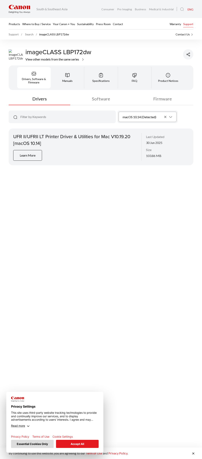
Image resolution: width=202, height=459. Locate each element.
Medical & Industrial (161, 9)
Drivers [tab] (39, 98)
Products (14, 24)
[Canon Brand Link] (19, 9)
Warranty (175, 24)
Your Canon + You (64, 24)
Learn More (28, 155)
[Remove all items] (165, 116)
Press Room (103, 24)
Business (141, 9)
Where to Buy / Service (36, 24)
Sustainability (85, 24)
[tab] (34, 77)
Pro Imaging (125, 9)
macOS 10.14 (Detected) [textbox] (139, 117)
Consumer (108, 9)
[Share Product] (188, 54)
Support (188, 24)
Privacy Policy (117, 453)
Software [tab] (101, 98)
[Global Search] (182, 9)
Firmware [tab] (162, 98)
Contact (118, 24)
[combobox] (148, 117)
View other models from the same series (52, 59)
